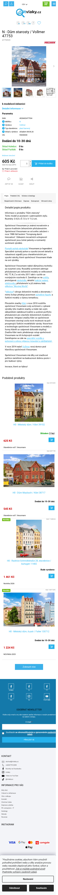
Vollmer (22, 125)
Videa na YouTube (12, 776)
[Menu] (54, 3)
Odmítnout (14, 888)
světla (46, 277)
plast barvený (24, 128)
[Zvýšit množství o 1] (30, 162)
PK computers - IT (7, 808)
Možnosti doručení (8, 155)
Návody (3, 814)
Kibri (24, 303)
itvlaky (8, 772)
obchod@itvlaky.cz (12, 762)
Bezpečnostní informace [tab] (13, 201)
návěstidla (21, 280)
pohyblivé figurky (43, 294)
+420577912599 (11, 765)
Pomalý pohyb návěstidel (16, 248)
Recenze (4, 817)
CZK (23, 4)
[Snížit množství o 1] (30, 165)
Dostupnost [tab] (35, 201)
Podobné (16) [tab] (15, 196)
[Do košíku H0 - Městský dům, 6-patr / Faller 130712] (51, 646)
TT (47, 686)
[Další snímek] (54, 66)
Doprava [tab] (26, 201)
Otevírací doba (6, 802)
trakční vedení (41, 280)
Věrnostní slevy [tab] (46, 201)
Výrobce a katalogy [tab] (28, 196)
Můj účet (4, 790)
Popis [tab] (6, 196)
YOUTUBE (47, 696)
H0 (11, 696)
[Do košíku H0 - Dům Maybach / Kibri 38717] (51, 508)
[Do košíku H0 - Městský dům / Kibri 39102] (51, 440)
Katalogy (4, 811)
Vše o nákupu (6, 796)
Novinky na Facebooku (13, 769)
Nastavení (28, 879)
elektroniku (10, 283)
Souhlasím (41, 888)
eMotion (9, 292)
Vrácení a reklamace (8, 793)
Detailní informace (11, 108)
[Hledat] (5, 3)
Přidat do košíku (45, 163)
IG (29, 696)
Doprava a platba (7, 805)
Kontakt (4, 799)
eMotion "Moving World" (16, 286)
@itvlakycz (9, 779)
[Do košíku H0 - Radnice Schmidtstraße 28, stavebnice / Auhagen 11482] (51, 576)
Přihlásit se (29, 740)
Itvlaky (11, 686)
